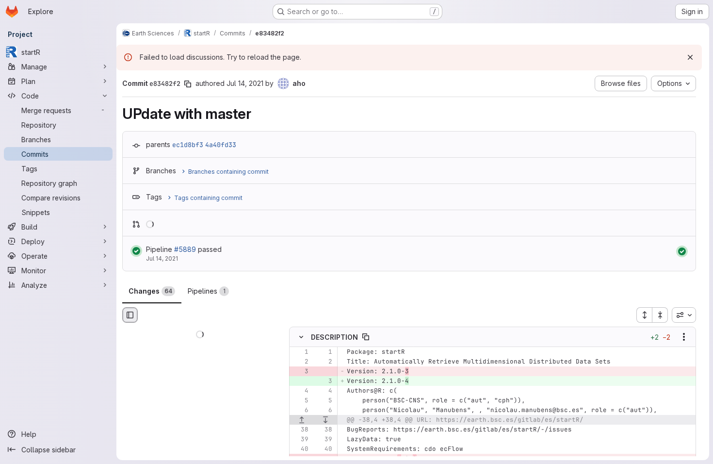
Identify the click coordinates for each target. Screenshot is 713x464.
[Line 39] (300, 440)
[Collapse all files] (660, 315)
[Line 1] (300, 352)
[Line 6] (300, 410)
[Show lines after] (326, 420)
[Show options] (684, 337)
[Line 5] (300, 401)
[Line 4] (300, 391)
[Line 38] (300, 430)
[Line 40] (300, 449)
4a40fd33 (220, 144)
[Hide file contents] (301, 337)
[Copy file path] (366, 337)
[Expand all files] (644, 315)
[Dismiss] (690, 57)
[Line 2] (300, 362)
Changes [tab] (150, 291)
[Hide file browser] (130, 315)
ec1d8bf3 (187, 144)
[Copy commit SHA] (188, 84)
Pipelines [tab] (207, 291)
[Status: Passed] (136, 251)
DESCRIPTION (334, 337)
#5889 (185, 249)
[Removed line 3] (300, 372)
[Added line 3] (324, 381)
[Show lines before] (302, 420)
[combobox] (684, 315)
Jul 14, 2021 (245, 83)
